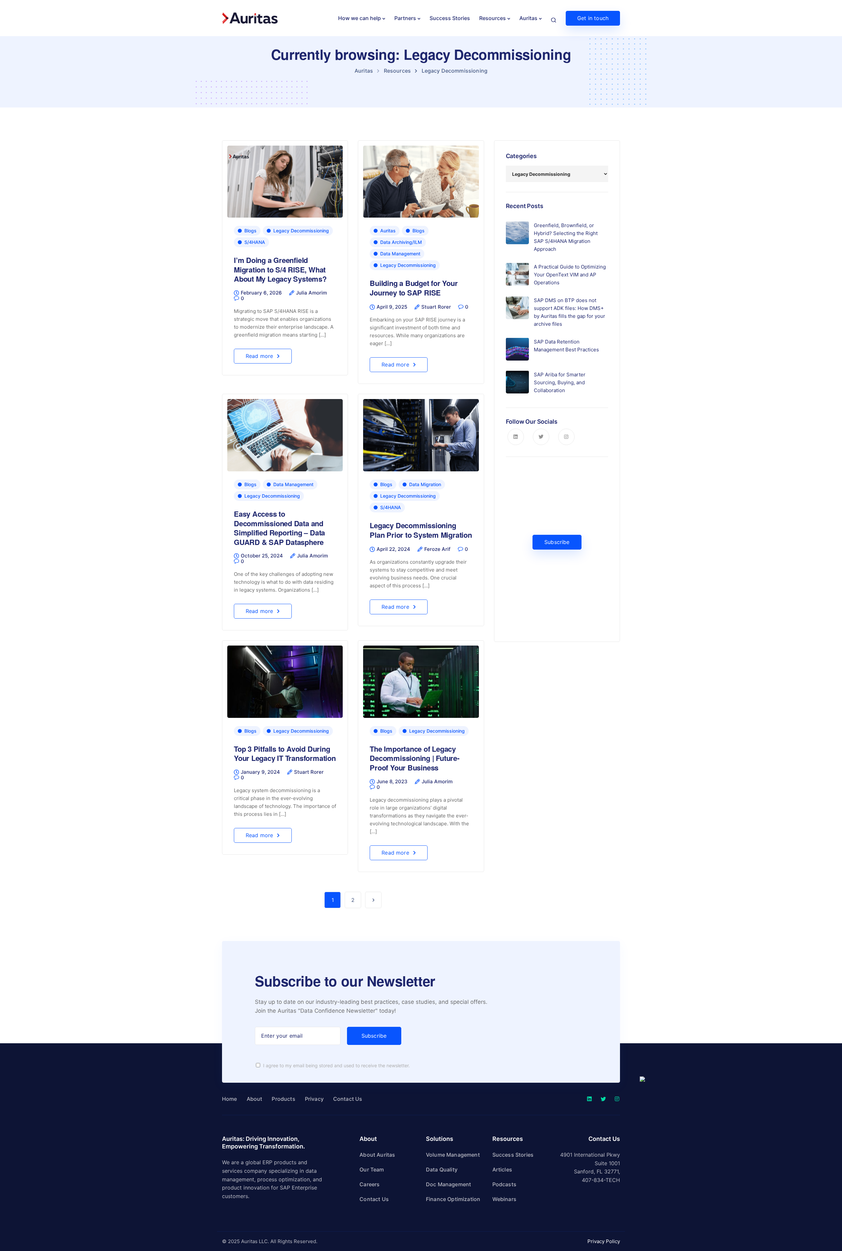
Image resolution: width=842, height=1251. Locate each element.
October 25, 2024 (262, 555)
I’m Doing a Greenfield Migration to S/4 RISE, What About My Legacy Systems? (280, 269)
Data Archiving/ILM (401, 242)
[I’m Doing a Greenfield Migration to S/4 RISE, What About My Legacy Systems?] (285, 179)
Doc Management (448, 1184)
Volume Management (453, 1154)
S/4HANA (254, 242)
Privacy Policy (603, 1241)
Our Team (371, 1169)
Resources (492, 18)
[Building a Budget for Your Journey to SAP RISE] (420, 179)
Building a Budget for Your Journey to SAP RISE (414, 288)
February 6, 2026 (261, 292)
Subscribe (556, 541)
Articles (502, 1169)
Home (229, 1099)
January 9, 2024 (260, 772)
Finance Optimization (453, 1199)
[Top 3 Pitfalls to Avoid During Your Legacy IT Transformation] (285, 679)
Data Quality (442, 1169)
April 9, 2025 (392, 307)
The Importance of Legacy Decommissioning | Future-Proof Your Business (414, 758)
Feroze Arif (437, 549)
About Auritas (377, 1154)
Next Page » (373, 900)
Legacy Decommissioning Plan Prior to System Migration (421, 530)
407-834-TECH (601, 1180)
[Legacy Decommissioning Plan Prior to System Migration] (420, 432)
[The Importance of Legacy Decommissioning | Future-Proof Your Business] (420, 679)
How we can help (359, 18)
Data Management (400, 253)
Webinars (504, 1199)
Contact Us (347, 1099)
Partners (405, 18)
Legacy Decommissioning (301, 230)
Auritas (528, 18)
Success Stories (450, 18)
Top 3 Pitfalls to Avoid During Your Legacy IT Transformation (285, 754)
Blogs (250, 230)
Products (283, 1099)
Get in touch (592, 18)
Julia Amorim (311, 292)
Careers (369, 1184)
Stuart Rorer (436, 307)
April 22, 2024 (393, 549)
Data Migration (425, 484)
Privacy (314, 1099)
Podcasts (504, 1184)
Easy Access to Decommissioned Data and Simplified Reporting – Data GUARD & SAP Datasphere (279, 527)
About (254, 1099)
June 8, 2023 (392, 781)
